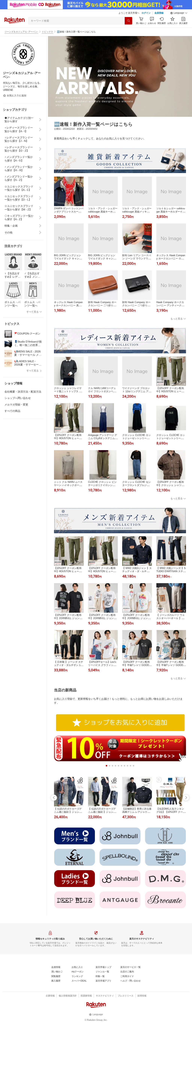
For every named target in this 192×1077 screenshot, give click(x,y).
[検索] (128, 20)
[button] (179, 13)
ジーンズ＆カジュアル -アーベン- (21, 31)
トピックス (47, 31)
